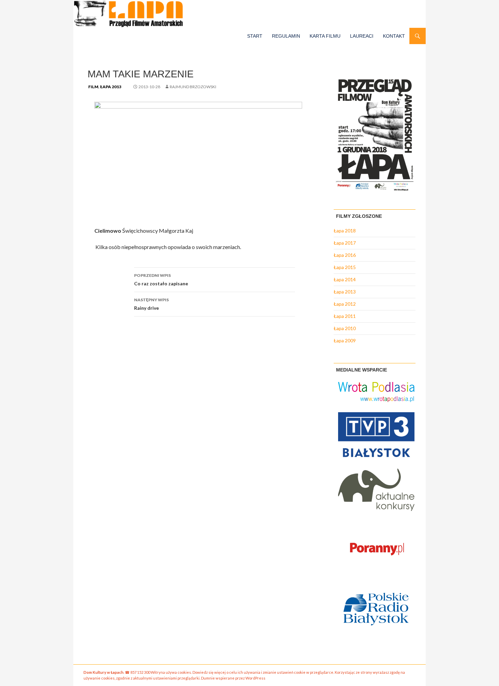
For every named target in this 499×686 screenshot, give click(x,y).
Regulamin (286, 36)
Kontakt (394, 36)
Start (254, 36)
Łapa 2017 (345, 243)
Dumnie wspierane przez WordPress (233, 678)
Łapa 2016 (345, 255)
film (93, 86)
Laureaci (361, 36)
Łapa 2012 (345, 304)
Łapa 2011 (345, 316)
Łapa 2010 (345, 328)
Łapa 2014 (345, 279)
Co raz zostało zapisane (161, 279)
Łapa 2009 (345, 340)
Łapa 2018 (345, 230)
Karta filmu (325, 36)
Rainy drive (151, 304)
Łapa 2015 (345, 267)
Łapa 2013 (110, 86)
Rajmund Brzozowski (193, 86)
